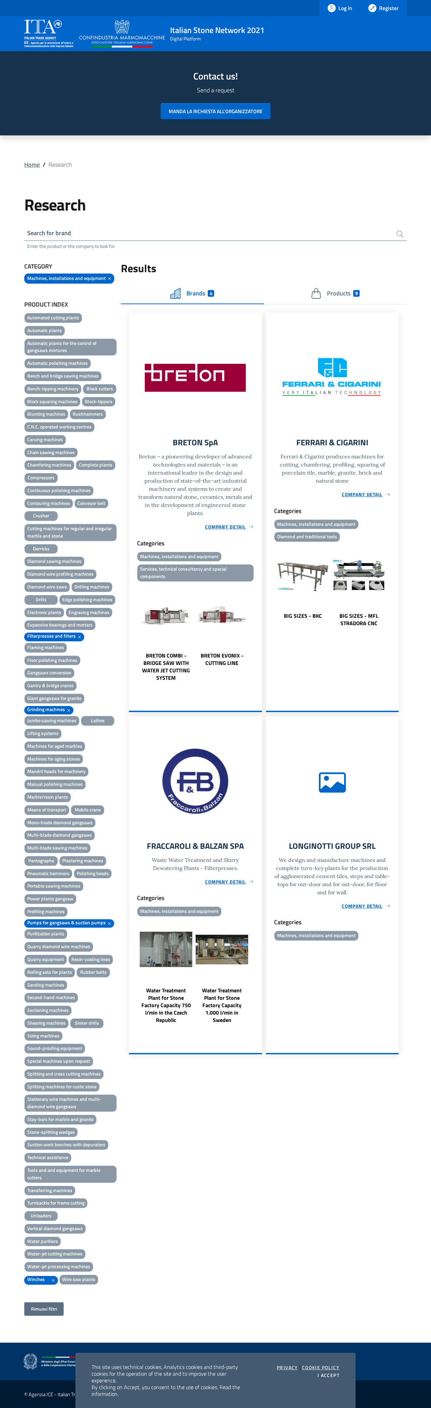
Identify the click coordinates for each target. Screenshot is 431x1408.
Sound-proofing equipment (54, 1048)
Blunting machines (46, 413)
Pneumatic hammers (48, 873)
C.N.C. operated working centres (59, 426)
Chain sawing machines (51, 452)
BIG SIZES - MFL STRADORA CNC (358, 619)
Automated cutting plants (53, 317)
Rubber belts (93, 971)
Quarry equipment (45, 959)
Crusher (41, 515)
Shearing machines (46, 1022)
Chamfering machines (49, 464)
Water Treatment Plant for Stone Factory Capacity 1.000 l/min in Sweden (222, 1005)
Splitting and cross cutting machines (64, 1073)
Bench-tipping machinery (52, 388)
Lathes (98, 720)
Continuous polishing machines (59, 490)
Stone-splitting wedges (51, 1131)
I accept (328, 1375)
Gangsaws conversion (49, 672)
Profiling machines (46, 911)
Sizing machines (43, 1035)
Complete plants (95, 464)
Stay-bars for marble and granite (60, 1119)
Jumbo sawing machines (51, 720)
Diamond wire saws (47, 586)
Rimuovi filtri (44, 1308)
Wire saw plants (78, 1279)
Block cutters (100, 388)
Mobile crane (88, 809)
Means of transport (46, 809)
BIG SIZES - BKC (303, 616)
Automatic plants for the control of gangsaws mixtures (62, 347)
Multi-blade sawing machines (57, 847)
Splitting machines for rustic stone (62, 1086)
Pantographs (41, 860)
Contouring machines (48, 503)
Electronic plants (44, 612)
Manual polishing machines (55, 784)
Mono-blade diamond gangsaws (60, 822)
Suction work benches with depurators (66, 1144)
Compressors (41, 477)
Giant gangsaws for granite (54, 698)
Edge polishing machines (87, 599)
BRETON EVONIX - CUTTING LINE (222, 659)
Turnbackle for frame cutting (56, 1202)
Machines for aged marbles (54, 745)
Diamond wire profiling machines (60, 573)
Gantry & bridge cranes (50, 685)
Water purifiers (42, 1241)
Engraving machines (89, 612)
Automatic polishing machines (57, 362)
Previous (132, 633)
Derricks (41, 548)
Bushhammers (88, 413)
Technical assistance (47, 1157)
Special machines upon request (58, 1060)
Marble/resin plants (47, 796)
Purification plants (45, 933)
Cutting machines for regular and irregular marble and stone (69, 532)
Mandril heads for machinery (56, 771)
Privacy (287, 1367)
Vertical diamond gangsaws (55, 1228)
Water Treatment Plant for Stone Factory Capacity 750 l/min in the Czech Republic (166, 1005)
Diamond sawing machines (54, 561)
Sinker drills (87, 1022)
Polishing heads (93, 873)
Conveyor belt (91, 503)
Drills (41, 599)
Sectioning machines (48, 1010)
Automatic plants (44, 330)
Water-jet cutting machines (54, 1253)
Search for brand (49, 232)
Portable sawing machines (53, 885)
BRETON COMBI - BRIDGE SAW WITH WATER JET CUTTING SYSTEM (166, 666)
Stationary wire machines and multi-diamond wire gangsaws (64, 1102)
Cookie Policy (320, 1367)
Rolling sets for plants (49, 971)
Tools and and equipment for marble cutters (63, 1173)
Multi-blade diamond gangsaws (59, 834)
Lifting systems (43, 733)
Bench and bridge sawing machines (63, 375)
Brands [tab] (199, 293)
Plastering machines (82, 860)
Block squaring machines (52, 401)
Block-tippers (98, 401)
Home (32, 164)
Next (259, 633)
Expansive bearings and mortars (60, 624)
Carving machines (45, 439)
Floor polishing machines (52, 660)
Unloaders (41, 1215)
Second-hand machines (51, 997)
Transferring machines (49, 1190)
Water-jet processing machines (58, 1266)
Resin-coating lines (90, 959)
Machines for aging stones (53, 758)
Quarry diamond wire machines (58, 946)
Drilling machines (91, 586)
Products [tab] (342, 293)
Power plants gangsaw (50, 898)
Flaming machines (45, 647)
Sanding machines (45, 984)
